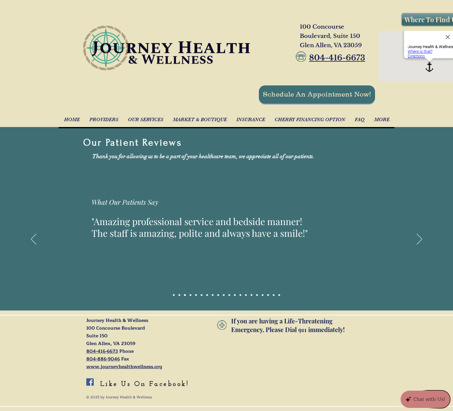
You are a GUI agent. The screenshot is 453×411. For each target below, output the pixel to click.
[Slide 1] (179, 295)
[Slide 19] (274, 295)
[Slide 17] (262, 295)
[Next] (419, 239)
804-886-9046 (103, 359)
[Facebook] (90, 382)
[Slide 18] (268, 295)
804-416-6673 (102, 351)
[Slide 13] (246, 295)
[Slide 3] (201, 295)
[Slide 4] (190, 295)
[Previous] (33, 239)
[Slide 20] (279, 295)
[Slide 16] (185, 295)
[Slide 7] (229, 295)
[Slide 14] (251, 295)
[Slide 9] (218, 295)
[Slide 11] (235, 295)
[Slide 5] (224, 295)
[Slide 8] (196, 295)
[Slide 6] (174, 295)
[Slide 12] (240, 295)
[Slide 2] (213, 295)
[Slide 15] (257, 295)
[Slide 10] (207, 295)
